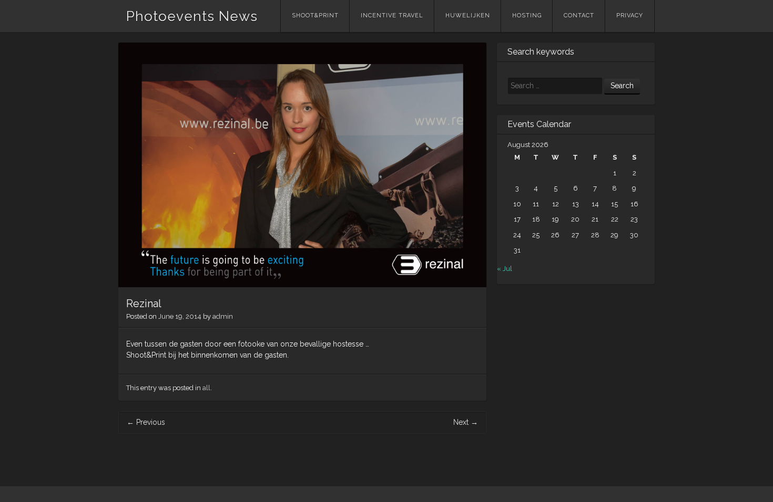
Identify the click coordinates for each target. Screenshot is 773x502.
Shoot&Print (315, 15)
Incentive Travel (392, 15)
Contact (579, 15)
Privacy (629, 15)
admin (222, 316)
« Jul (504, 269)
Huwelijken (467, 15)
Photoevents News (192, 16)
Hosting (527, 15)
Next (465, 422)
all (206, 388)
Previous (146, 422)
